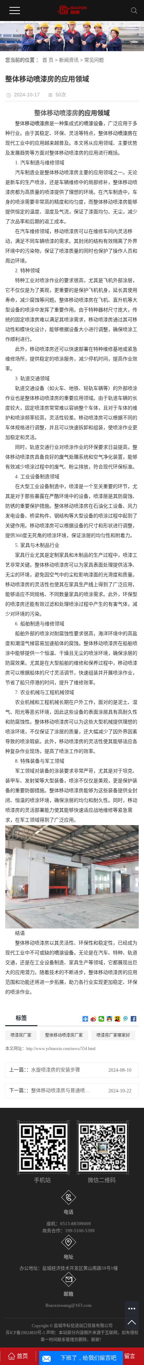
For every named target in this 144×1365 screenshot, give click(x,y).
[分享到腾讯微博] (126, 1019)
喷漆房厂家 (20, 1035)
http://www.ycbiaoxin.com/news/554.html (60, 1048)
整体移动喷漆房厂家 (64, 1035)
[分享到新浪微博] (93, 1019)
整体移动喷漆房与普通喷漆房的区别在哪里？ (62, 1090)
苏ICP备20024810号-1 (25, 1332)
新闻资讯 (69, 60)
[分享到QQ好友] (110, 1019)
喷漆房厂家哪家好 (113, 1035)
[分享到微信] (102, 1019)
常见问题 (94, 60)
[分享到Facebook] (134, 1019)
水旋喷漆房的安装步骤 (55, 1069)
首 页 (47, 60)
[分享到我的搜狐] (118, 1019)
